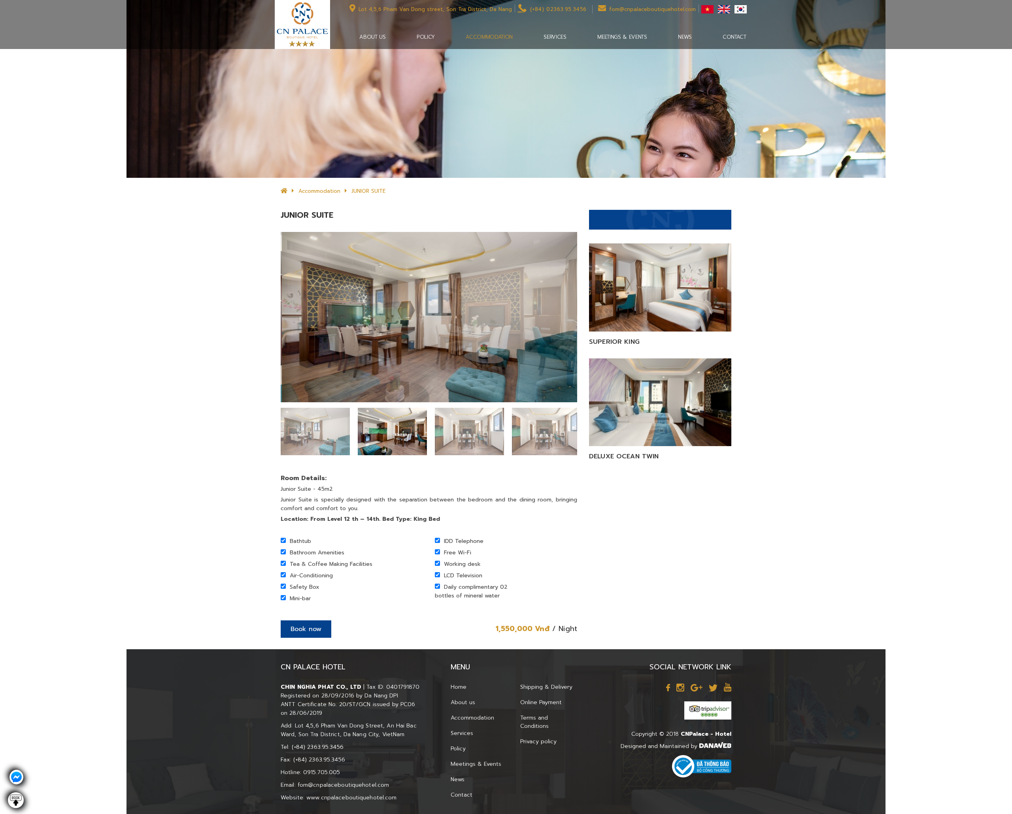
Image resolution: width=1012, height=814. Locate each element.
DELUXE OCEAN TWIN (624, 456)
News (457, 779)
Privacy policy (538, 741)
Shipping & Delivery (546, 687)
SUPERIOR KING (614, 342)
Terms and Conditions (534, 722)
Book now (306, 629)
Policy (458, 748)
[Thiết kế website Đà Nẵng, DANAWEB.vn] (715, 746)
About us (463, 702)
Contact (461, 795)
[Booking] (16, 804)
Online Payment (541, 702)
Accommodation (319, 191)
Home (458, 687)
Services (462, 733)
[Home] (284, 191)
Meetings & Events (476, 764)
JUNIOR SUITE (368, 191)
